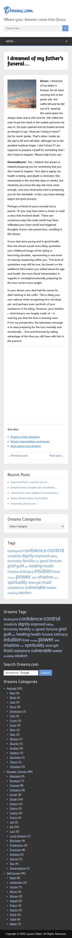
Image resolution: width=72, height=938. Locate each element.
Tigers (13, 762)
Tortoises (15, 766)
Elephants (16, 711)
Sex (12, 863)
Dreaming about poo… (24, 503)
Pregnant (15, 849)
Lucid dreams (18, 836)
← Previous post (17, 455)
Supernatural (18, 868)
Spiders (14, 752)
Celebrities (16, 882)
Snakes (14, 748)
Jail (12, 822)
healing (35, 566)
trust (46, 582)
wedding (12, 593)
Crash (13, 794)
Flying (13, 817)
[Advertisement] (36, 385)
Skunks (14, 743)
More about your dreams (26, 446)
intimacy (27, 571)
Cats (12, 702)
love (56, 571)
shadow (45, 576)
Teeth (13, 914)
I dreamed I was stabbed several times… (35, 492)
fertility (29, 561)
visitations (15, 588)
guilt (20, 566)
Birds (13, 697)
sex (34, 577)
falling (53, 556)
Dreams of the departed (25, 436)
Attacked (15, 776)
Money (14, 896)
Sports (14, 910)
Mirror (13, 891)
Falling (14, 813)
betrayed (14, 551)
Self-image (13, 873)
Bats (12, 692)
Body (13, 877)
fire (37, 561)
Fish (12, 715)
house (13, 571)
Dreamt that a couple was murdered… (34, 487)
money (11, 577)
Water (13, 923)
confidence (34, 550)
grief (11, 566)
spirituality (17, 582)
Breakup (15, 780)
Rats (12, 734)
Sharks (14, 739)
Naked (14, 900)
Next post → (57, 455)
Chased (14, 785)
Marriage (15, 840)
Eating (13, 808)
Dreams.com (18, 10)
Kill (11, 826)
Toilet (13, 919)
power (23, 576)
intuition (43, 571)
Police (13, 905)
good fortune (51, 561)
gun (26, 566)
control (55, 550)
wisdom (25, 592)
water (51, 587)
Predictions (16, 845)
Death (13, 799)
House (14, 887)
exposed (42, 556)
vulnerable (35, 587)
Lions (13, 725)
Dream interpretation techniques (30, 441)
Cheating (15, 790)
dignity (28, 555)
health (48, 566)
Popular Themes (17, 771)
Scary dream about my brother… (30, 498)
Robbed (14, 854)
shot (56, 578)
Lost (12, 831)
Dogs (13, 706)
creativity (14, 556)
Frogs (13, 720)
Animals (11, 688)
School (14, 859)
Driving (14, 803)
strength (34, 583)
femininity (14, 561)
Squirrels (15, 757)
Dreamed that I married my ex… (30, 482)
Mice (13, 729)
